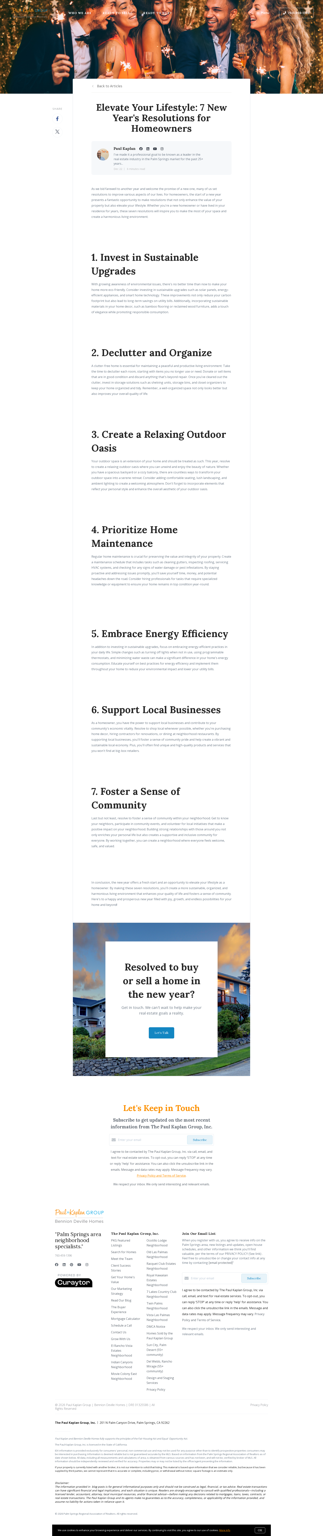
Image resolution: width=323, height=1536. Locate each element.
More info (224, 1530)
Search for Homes (123, 1252)
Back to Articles (109, 86)
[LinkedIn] (64, 1264)
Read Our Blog (121, 1300)
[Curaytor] (73, 1286)
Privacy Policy (156, 1389)
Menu (265, 12)
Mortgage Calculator (125, 1319)
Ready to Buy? (157, 13)
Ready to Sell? (117, 13)
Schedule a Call (121, 1325)
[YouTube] (79, 1264)
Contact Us (118, 1332)
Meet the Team (122, 1259)
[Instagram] (86, 1264)
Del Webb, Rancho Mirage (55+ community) (159, 1366)
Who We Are (79, 13)
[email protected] (221, 1263)
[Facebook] (56, 1264)
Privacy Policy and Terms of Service (161, 1176)
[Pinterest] (71, 1264)
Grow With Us (120, 1339)
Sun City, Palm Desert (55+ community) (156, 1350)
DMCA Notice (156, 1327)
